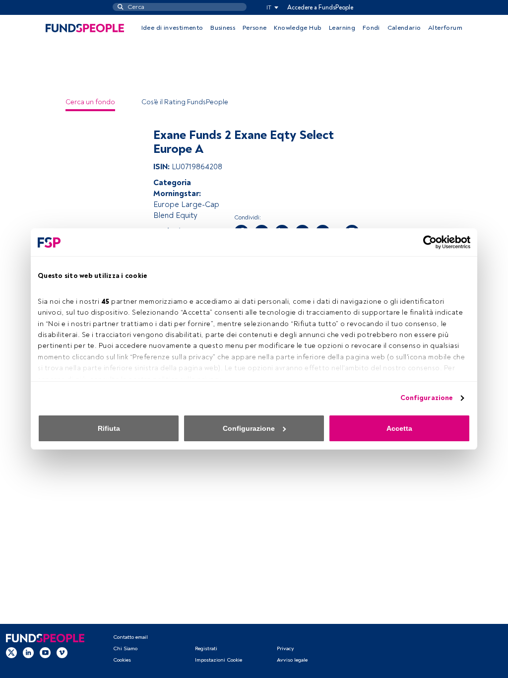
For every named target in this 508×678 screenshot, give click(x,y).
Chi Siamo (125, 648)
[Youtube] (45, 653)
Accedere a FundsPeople (320, 7)
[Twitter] (11, 653)
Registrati (206, 648)
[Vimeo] (62, 653)
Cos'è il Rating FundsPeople (184, 102)
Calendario (404, 28)
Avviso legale (292, 660)
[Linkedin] (28, 653)
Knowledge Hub (297, 28)
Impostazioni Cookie (218, 660)
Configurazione (426, 398)
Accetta (399, 428)
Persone (255, 28)
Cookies (122, 660)
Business (222, 28)
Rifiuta (109, 428)
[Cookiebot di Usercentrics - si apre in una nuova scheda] (426, 242)
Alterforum (445, 28)
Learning (342, 28)
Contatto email (130, 637)
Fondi (371, 28)
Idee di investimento (172, 28)
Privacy (285, 648)
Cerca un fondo (90, 102)
